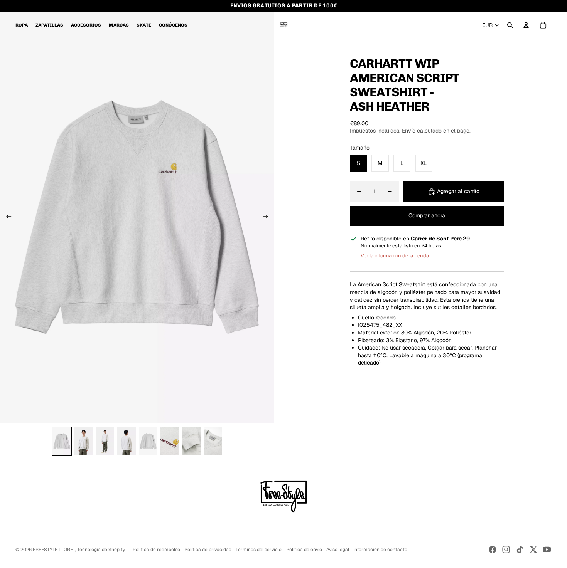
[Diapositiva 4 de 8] (126, 441)
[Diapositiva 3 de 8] (105, 441)
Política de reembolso (156, 549)
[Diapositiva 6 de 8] (169, 441)
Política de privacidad (207, 549)
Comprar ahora (426, 215)
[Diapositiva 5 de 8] (148, 441)
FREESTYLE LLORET (54, 549)
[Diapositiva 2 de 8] (83, 441)
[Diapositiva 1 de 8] (61, 441)
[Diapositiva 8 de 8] (213, 441)
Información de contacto (380, 549)
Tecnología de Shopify (101, 549)
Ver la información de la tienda (395, 256)
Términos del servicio (259, 549)
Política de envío (304, 549)
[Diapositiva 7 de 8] (191, 441)
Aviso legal (337, 549)
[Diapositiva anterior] (6, 217)
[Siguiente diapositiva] (268, 217)
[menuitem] (21, 25)
